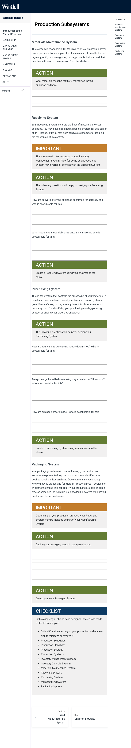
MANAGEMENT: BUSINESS (11, 48)
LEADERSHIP (9, 40)
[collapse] (26, 40)
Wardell (6, 90)
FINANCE (7, 70)
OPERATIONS (9, 76)
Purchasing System (120, 44)
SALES (6, 82)
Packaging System (119, 52)
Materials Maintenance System (121, 27)
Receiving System (119, 36)
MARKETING (9, 64)
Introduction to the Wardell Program (12, 32)
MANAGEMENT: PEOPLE (11, 57)
